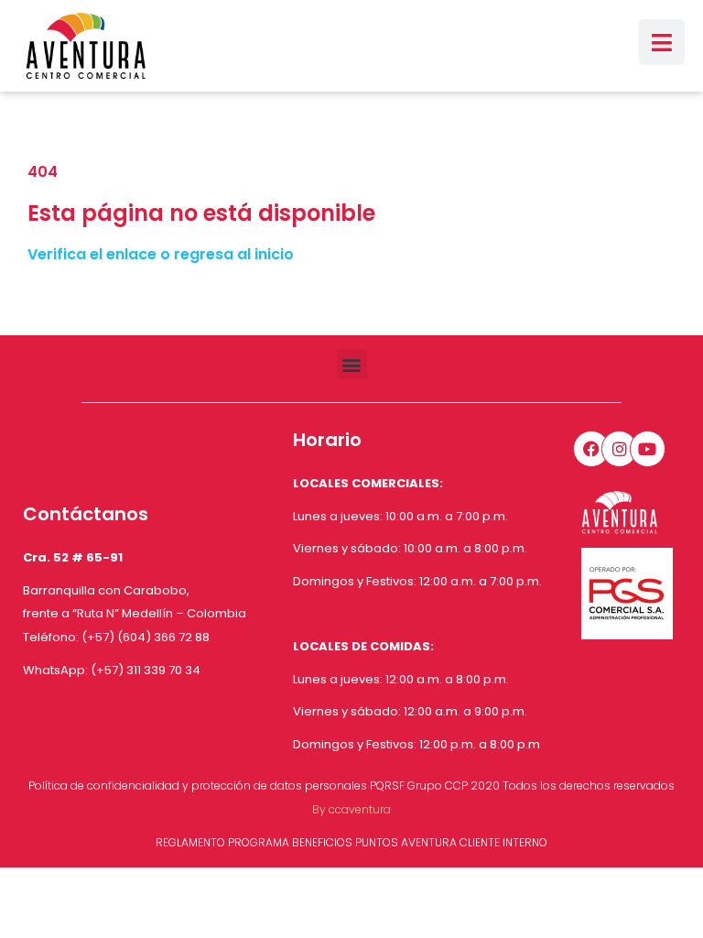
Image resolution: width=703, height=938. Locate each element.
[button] (352, 364)
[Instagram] (619, 449)
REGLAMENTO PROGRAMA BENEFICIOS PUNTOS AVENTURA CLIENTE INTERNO (351, 842)
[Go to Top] (675, 910)
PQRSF (387, 785)
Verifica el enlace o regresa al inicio (160, 254)
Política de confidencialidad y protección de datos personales (197, 785)
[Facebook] (591, 449)
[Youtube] (648, 449)
